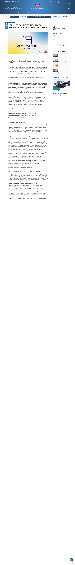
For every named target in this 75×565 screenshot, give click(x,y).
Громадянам (30, 12)
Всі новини (10, 20)
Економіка (37, 12)
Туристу (47, 12)
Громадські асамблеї (55, 17)
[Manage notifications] (72, 562)
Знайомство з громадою (14, 12)
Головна (6, 20)
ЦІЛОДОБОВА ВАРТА (13, 8)
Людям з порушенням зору (65, 1)
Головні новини (15, 20)
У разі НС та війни (12, 17)
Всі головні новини (61, 45)
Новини (6, 12)
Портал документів (15, 1)
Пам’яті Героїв (53, 12)
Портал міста (7, 1)
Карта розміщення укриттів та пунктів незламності (36, 17)
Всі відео (61, 95)
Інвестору (42, 12)
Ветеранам (65, 16)
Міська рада (24, 12)
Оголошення (23, 16)
